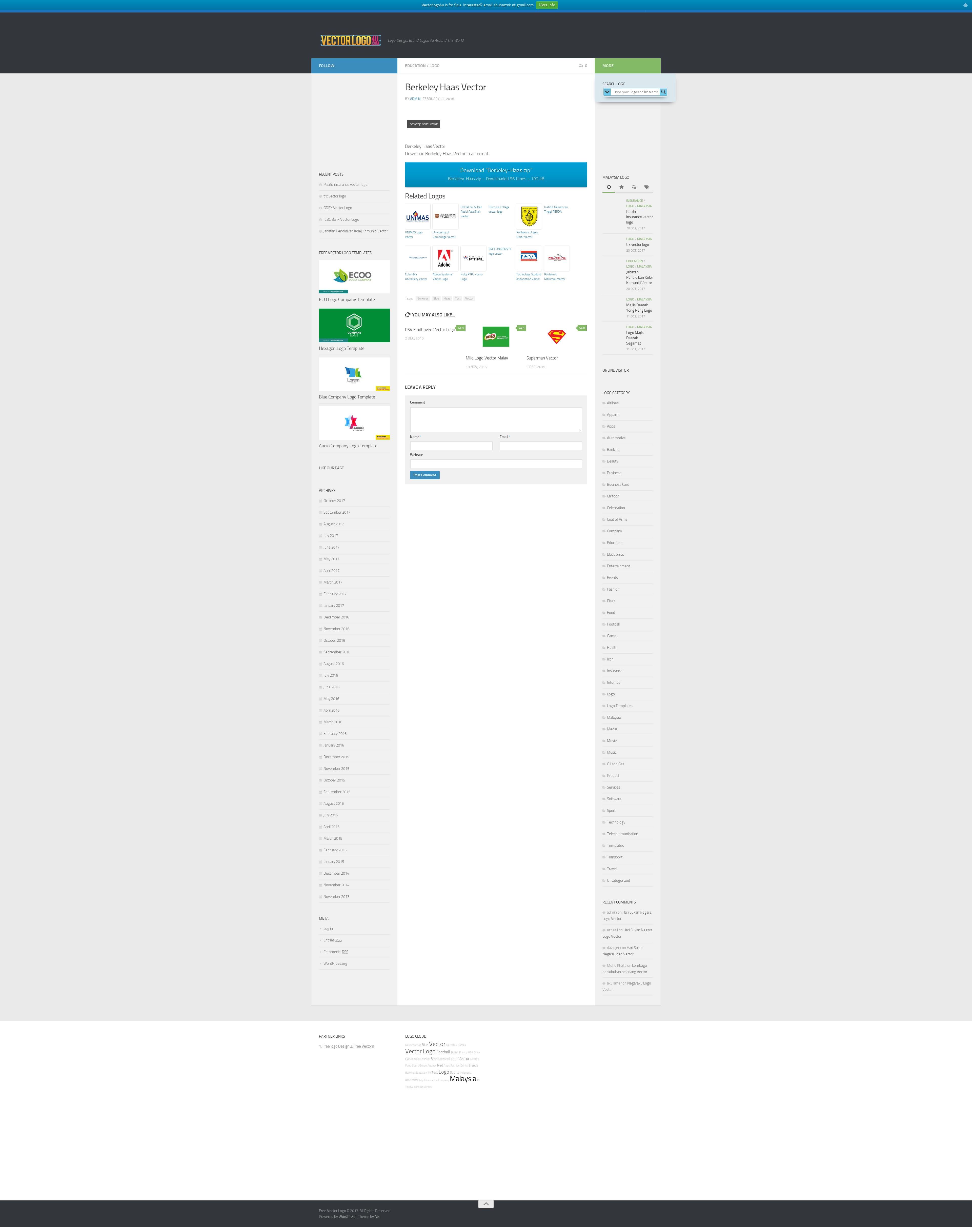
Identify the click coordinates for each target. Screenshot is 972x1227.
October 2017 (334, 500)
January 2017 (333, 605)
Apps (611, 426)
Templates (615, 845)
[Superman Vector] (556, 337)
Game (611, 636)
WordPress (347, 1216)
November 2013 (336, 896)
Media (612, 729)
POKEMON (411, 1080)
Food (611, 612)
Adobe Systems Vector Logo (443, 277)
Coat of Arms (617, 519)
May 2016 (331, 698)
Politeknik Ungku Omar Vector (527, 235)
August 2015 (333, 803)
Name (415, 437)
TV (429, 1072)
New (408, 1045)
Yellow (409, 1087)
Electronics (615, 554)
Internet (613, 682)
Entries (332, 940)
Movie (612, 740)
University (426, 1087)
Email (505, 437)
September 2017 (336, 512)
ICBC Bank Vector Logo (341, 219)
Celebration (616, 508)
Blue (436, 298)
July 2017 (330, 535)
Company (614, 531)
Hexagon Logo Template (341, 348)
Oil (478, 1080)
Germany (451, 1045)
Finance (428, 1080)
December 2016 (336, 617)
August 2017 (333, 524)
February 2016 (335, 733)
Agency (432, 1065)
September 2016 (336, 652)
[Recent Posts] (608, 187)
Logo (435, 65)
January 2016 (333, 745)
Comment (417, 402)
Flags (611, 601)
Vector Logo (420, 1051)
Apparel (613, 414)
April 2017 (331, 570)
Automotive (616, 438)
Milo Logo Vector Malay (487, 357)
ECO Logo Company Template (347, 299)
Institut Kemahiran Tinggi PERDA (556, 209)
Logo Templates (620, 705)
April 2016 (331, 710)
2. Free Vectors (362, 1046)
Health (612, 647)
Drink (477, 1052)
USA (470, 1052)
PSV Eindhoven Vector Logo (430, 329)
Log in (328, 928)
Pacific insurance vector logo (345, 184)
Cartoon (613, 496)
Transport (614, 857)
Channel (425, 1059)
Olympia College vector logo (499, 209)
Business (614, 473)
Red (440, 1065)
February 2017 (335, 594)
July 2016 (330, 675)
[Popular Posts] (621, 187)
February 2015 (335, 850)
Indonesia (465, 1072)
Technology (616, 822)
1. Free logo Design (334, 1046)
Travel (612, 869)
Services (613, 787)
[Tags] (646, 187)
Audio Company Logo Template (348, 446)
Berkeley (423, 298)
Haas (447, 298)
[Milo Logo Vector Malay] (496, 337)
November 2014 (336, 885)
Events (612, 577)
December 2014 (336, 873)
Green (423, 1065)
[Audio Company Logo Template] (354, 422)
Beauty (612, 461)
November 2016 (336, 629)
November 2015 (336, 768)
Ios (435, 1080)
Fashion (613, 589)
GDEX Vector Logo (337, 208)
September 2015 (336, 792)
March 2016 (332, 722)
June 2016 (331, 687)
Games (462, 1045)
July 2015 (330, 815)
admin (415, 99)
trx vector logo (334, 196)
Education (415, 65)
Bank (416, 1087)
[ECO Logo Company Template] (354, 276)
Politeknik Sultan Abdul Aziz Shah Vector (471, 211)
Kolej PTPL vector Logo (472, 277)
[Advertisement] (497, 117)
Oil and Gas (615, 764)
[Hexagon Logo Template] (354, 325)
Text (457, 298)
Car (407, 1059)
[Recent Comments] (634, 187)
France (463, 1052)
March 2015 (332, 838)
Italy (420, 1080)
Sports (454, 1072)
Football (613, 624)
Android (415, 1059)
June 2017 (331, 547)
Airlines (613, 403)
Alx (377, 1216)
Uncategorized (618, 880)
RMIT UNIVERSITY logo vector (500, 251)
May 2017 (331, 559)
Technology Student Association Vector (528, 277)
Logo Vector (459, 1058)
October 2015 (334, 780)
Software (614, 799)
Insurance (634, 201)
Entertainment (618, 566)
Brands (473, 1065)
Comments (335, 952)
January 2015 (333, 861)
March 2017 (332, 582)
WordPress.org (335, 963)
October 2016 (334, 640)
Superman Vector (542, 357)
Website (416, 455)
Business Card (618, 484)
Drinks (464, 1065)
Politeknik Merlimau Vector (554, 277)
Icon (610, 659)
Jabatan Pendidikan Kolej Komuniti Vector (355, 231)
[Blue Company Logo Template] (354, 374)
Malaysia (644, 206)
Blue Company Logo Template (347, 397)
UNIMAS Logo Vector (413, 235)
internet (416, 1045)
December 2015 (336, 757)
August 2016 (333, 663)
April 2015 (331, 826)
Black (435, 1059)
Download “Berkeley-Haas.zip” (496, 174)
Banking (613, 449)
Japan (454, 1052)
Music (611, 752)
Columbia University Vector (416, 277)
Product (613, 775)
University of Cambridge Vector (444, 235)
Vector (469, 298)
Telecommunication (622, 834)
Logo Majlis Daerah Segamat (635, 338)
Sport (611, 810)
